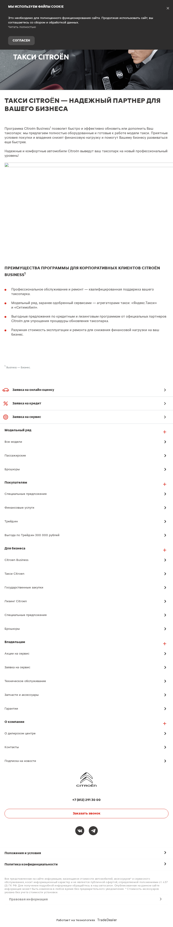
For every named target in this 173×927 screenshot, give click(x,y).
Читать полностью (22, 27)
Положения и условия (23, 853)
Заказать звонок (86, 813)
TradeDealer (107, 920)
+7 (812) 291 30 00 (166, 57)
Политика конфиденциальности (31, 864)
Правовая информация (28, 899)
